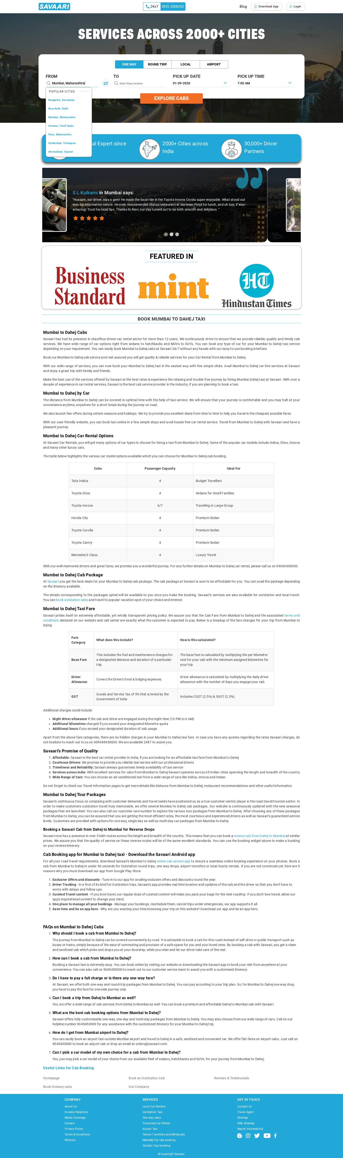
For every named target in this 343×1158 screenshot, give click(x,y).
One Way (129, 64)
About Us (71, 1106)
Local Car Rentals (154, 1106)
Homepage (51, 1078)
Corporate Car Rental (156, 1123)
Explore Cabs (171, 98)
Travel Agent (245, 1112)
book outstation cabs (72, 600)
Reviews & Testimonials (231, 1078)
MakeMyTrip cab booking (159, 1140)
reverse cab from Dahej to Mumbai (259, 836)
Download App (269, 6)
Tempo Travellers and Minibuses (164, 1134)
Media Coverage (75, 1117)
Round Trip (157, 64)
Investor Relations (76, 1112)
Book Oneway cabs (57, 1087)
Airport (214, 64)
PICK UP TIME (251, 76)
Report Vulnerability (250, 1129)
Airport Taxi (150, 1129)
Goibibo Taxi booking (156, 1145)
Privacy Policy (74, 1129)
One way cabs (152, 1117)
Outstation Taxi (153, 1112)
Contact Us (244, 1106)
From (51, 76)
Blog (243, 6)
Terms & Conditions (77, 1134)
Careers (70, 1123)
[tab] (166, 234)
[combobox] (266, 82)
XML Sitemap (246, 1123)
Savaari (53, 581)
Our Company (139, 1087)
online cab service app (173, 861)
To (116, 76)
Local (186, 64)
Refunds (70, 1140)
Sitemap (242, 1117)
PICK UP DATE (187, 76)
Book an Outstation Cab (147, 1078)
